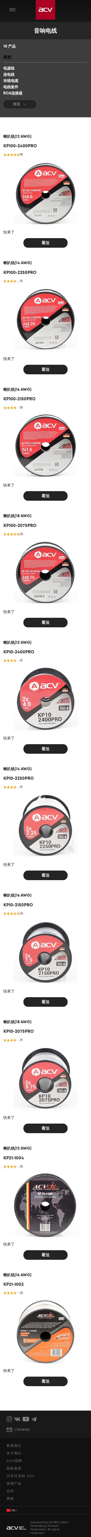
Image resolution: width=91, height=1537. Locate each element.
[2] (8, 154)
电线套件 (10, 87)
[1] (5, 154)
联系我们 (14, 1445)
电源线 (9, 68)
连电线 (9, 74)
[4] (15, 154)
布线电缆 (10, 81)
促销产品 (14, 1483)
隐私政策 (14, 1468)
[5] (18, 154)
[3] (11, 154)
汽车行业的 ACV (21, 1476)
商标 (10, 1498)
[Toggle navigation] (12, 9)
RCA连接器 (13, 93)
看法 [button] (45, 243)
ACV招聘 (14, 1461)
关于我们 (14, 1453)
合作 (10, 1491)
